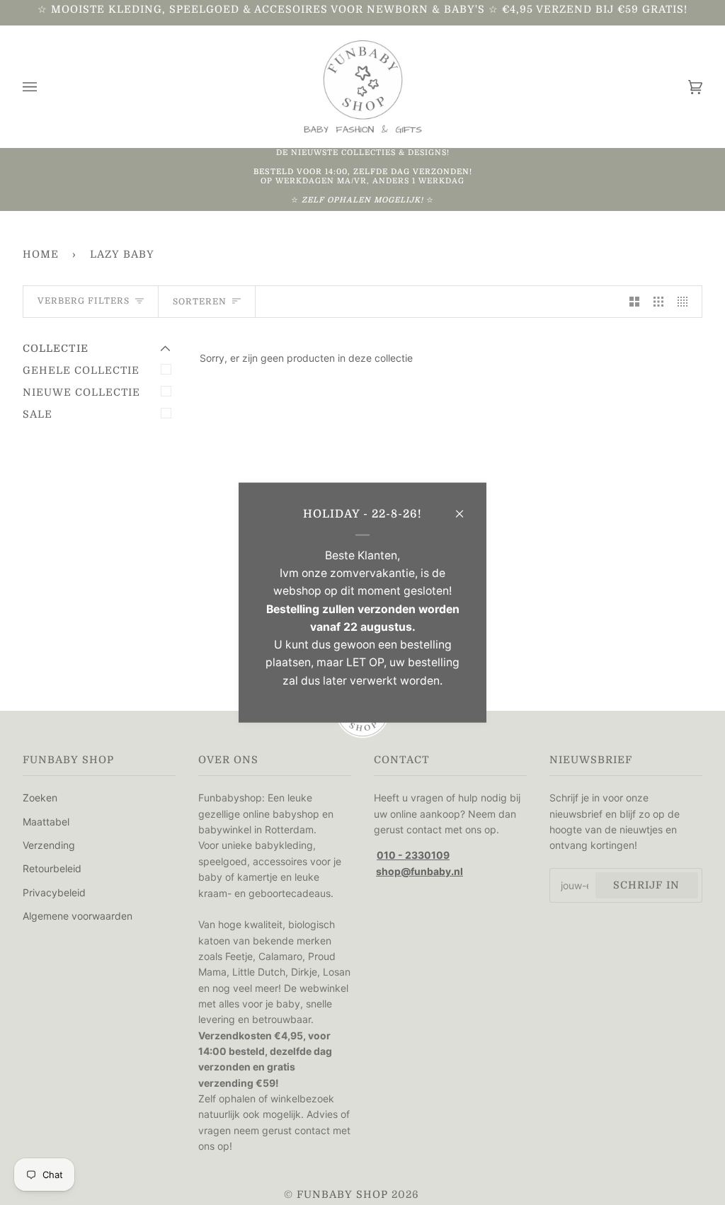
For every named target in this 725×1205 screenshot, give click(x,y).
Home (41, 254)
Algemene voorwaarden (77, 916)
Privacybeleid (54, 892)
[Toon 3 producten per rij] (658, 301)
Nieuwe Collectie (81, 392)
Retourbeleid (52, 868)
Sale (37, 414)
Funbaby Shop (342, 1194)
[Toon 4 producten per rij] (686, 301)
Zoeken (40, 798)
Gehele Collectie (81, 370)
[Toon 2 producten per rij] (634, 301)
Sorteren (200, 302)
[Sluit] (465, 507)
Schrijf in (646, 885)
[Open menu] (44, 86)
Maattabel (46, 822)
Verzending (49, 845)
